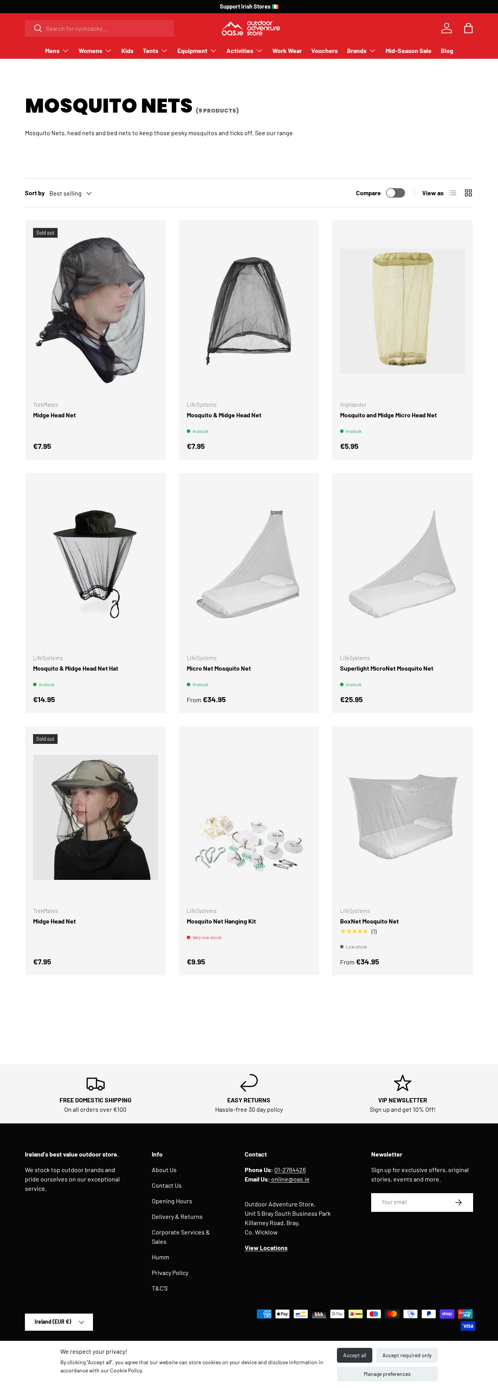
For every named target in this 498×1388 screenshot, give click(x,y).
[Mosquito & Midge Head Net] (249, 311)
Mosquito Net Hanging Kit (221, 921)
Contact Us (167, 1185)
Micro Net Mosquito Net (219, 668)
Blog (447, 50)
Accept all (354, 1355)
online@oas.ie (290, 1179)
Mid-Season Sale (408, 50)
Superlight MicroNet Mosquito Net (386, 668)
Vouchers (324, 50)
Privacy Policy (170, 1272)
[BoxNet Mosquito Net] (402, 817)
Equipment (192, 50)
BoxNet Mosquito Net (369, 921)
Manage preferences (387, 1373)
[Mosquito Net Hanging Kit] (249, 817)
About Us (164, 1169)
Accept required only (406, 1355)
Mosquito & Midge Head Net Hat (75, 668)
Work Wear (287, 50)
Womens (90, 50)
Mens (52, 50)
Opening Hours (172, 1200)
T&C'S (160, 1288)
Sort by (35, 192)
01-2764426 (290, 1169)
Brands (356, 50)
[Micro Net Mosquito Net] (249, 564)
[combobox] (99, 28)
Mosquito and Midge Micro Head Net (388, 415)
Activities (239, 50)
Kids (127, 50)
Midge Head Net (54, 415)
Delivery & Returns (177, 1216)
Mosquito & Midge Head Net (224, 415)
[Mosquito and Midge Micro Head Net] (402, 311)
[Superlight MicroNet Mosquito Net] (402, 564)
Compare (368, 192)
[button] (468, 28)
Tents (150, 50)
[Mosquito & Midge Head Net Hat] (95, 564)
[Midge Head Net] (95, 311)
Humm (160, 1257)
